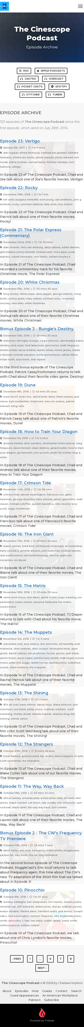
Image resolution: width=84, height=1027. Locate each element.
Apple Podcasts (53, 70)
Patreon (35, 1000)
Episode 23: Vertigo (20, 141)
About (6, 991)
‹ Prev (17, 958)
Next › (42, 967)
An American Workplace (60, 995)
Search (76, 991)
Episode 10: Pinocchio (22, 890)
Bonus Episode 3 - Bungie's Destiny (36, 328)
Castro (30, 78)
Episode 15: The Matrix (23, 585)
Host (35, 991)
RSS (26, 70)
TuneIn (57, 94)
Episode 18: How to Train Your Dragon (39, 431)
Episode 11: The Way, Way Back (32, 786)
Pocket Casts (32, 86)
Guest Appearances (24, 995)
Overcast (56, 78)
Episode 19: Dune (18, 385)
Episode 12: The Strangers (26, 744)
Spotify (61, 86)
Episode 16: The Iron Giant (27, 534)
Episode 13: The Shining (24, 693)
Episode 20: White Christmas (30, 282)
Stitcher (33, 94)
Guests (47, 991)
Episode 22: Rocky (19, 187)
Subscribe (51, 1000)
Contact (61, 991)
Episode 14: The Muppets (26, 632)
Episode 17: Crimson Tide (25, 483)
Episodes (21, 991)
